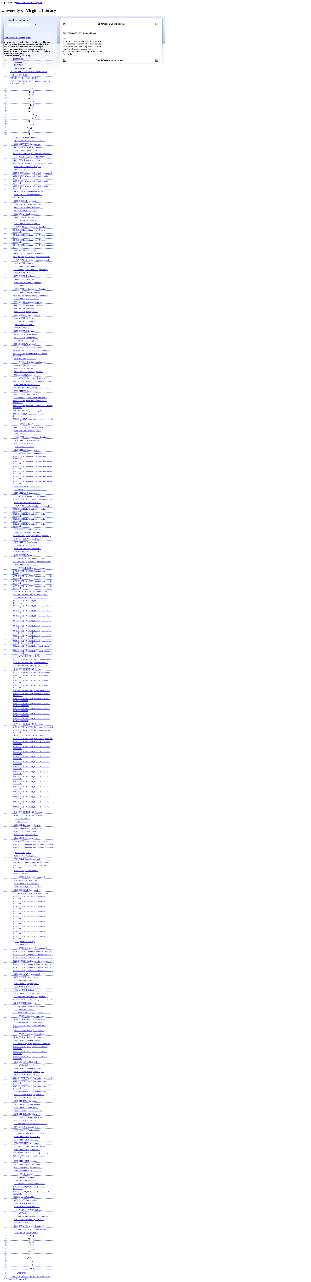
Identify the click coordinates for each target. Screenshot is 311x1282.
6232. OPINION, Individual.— (26, 977)
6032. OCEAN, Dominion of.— (26, 201)
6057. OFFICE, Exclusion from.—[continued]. (31, 289)
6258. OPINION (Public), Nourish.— (28, 1068)
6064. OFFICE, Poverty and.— (26, 312)
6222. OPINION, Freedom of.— (26, 945)
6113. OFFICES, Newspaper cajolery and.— (30, 490)
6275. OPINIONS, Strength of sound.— (29, 1127)
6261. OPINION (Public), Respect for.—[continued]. (33, 1078)
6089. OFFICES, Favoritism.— (25, 394)
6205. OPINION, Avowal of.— (25, 874)
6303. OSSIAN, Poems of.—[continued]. (29, 1226)
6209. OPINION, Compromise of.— (27, 887)
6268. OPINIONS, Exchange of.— (27, 1104)
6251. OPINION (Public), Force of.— (28, 1040)
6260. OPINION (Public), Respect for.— (29, 1075)
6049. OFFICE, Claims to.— (25, 263)
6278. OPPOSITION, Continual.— (27, 1137)
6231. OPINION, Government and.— (28, 974)
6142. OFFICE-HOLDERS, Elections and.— (30, 598)
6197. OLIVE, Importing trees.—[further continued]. (33, 844)
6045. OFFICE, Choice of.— (25, 250)
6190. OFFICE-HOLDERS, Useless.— (28, 815)
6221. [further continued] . (25, 942)
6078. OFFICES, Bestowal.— (25, 359)
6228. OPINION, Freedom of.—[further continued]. (32, 964)
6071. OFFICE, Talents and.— (25, 334)
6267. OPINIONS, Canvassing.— (26, 1101)
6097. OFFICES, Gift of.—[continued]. (28, 427)
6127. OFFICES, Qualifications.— (27, 542)
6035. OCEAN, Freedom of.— (25, 211)
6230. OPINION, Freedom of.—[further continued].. (33, 971)
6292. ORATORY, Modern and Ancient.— (29, 1184)
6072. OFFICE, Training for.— (26, 337)
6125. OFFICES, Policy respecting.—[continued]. (32, 536)
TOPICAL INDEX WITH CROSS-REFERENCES (31, 1277)
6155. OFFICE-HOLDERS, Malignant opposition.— (32, 659)
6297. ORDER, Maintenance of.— (27, 1203)
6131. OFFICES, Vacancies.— (25, 555)
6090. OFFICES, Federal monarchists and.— (30, 397)
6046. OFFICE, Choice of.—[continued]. (29, 253)
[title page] (18, 62)
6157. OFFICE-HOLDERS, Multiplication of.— (31, 666)
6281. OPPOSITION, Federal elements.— (29, 1146)
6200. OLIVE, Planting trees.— (26, 856)
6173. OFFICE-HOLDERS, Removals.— (29, 735)
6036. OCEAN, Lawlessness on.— (27, 214)
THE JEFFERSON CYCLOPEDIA (24, 78)
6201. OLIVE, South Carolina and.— (28, 859)
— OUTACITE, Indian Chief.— (26, 1232)
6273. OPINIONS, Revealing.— (26, 1120)
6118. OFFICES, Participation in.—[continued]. (31, 506)
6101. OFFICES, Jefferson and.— (26, 440)
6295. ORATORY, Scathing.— (25, 1197)
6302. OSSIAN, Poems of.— (25, 1223)
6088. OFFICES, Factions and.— (26, 391)
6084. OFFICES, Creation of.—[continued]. (30, 378)
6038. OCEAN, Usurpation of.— (26, 220)
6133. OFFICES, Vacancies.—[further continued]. (32, 561)
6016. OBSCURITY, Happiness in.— (27, 144)
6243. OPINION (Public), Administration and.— (31, 1013)
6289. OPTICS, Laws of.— (25, 1174)
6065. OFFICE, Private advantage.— (27, 315)
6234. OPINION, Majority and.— (26, 984)
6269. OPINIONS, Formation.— (26, 1107)
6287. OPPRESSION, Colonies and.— (28, 1167)
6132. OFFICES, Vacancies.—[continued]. (29, 558)
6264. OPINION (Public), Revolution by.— (30, 1091)
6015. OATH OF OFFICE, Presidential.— (29, 141)
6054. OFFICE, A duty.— (24, 279)
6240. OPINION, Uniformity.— (26, 1003)
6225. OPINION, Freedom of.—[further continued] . (33, 954)
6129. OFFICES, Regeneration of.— (27, 549)
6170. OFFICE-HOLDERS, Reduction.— (29, 724)
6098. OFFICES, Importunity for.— (27, 430)
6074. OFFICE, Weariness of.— (26, 344)
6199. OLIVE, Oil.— (23, 853)
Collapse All (10, 1279)
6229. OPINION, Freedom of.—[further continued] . (33, 967)
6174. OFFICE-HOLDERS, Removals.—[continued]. (33, 739)
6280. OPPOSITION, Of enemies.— (27, 1143)
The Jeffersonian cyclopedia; (17, 37)
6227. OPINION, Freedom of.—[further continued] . (33, 961)
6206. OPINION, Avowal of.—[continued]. (30, 877)
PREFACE (18, 65)
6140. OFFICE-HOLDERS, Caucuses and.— (30, 591)
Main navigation (35, 2)
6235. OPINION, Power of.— (25, 987)
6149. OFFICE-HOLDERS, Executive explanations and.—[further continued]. (32, 632)
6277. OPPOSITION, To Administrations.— (30, 1133)
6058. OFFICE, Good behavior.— (27, 292)
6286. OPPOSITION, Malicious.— (27, 1164)
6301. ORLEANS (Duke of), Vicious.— (29, 1220)
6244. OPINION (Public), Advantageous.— (30, 1016)
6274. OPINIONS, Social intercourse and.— (30, 1124)
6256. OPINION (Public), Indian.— (27, 1062)
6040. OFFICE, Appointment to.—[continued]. (31, 227)
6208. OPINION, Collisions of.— (26, 883)
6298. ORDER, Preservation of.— (27, 1207)
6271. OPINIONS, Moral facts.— (26, 1114)
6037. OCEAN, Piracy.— (24, 217)
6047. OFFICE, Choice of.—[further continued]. (31, 257)
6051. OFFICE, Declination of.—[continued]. (31, 270)
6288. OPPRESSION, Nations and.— (28, 1171)
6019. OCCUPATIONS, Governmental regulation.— (32, 154)
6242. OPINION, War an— (25, 1009)
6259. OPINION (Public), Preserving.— (29, 1072)
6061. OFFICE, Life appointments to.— (29, 302)
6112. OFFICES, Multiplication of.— (28, 486)
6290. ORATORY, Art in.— (25, 1177)
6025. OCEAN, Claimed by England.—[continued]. (32, 173)
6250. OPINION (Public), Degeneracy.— (29, 1037)
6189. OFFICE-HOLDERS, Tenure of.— (29, 812)
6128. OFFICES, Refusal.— (25, 545)
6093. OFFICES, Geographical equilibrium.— (30, 411)
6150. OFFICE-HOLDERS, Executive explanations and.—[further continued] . (32, 637)
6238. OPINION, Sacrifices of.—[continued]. (31, 997)
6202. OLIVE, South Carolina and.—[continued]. (32, 862)
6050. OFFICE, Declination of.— (26, 266)
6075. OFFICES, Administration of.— (28, 347)
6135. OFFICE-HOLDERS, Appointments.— (30, 568)
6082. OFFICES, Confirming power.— (28, 372)
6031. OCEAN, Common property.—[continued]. (32, 198)
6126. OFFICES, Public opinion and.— (28, 539)
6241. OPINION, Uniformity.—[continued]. (30, 1006)
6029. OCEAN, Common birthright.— (28, 191)
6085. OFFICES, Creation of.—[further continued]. (32, 381)
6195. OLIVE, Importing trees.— (26, 838)
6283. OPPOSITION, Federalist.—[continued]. (30, 1153)
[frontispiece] (18, 59)
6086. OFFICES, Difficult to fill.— (27, 385)
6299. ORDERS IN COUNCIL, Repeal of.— (30, 1210)
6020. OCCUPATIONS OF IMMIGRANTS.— (31, 157)
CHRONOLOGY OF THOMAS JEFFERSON (28, 72)
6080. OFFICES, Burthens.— (25, 365)
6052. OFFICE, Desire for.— (25, 273)
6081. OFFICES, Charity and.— (26, 368)
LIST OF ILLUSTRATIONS (22, 68)
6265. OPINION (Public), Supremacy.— (29, 1095)
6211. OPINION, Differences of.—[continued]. (31, 893)
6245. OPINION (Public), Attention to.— (29, 1019)
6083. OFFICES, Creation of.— (26, 375)
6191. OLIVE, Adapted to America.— (28, 825)
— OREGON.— (22, 1213)
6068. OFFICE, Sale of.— (24, 325)
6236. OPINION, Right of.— (25, 990)
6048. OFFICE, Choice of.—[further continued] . (31, 260)
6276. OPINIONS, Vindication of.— (27, 1130)
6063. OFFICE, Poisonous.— (25, 308)
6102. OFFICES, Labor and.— (25, 443)
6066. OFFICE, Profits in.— (24, 318)
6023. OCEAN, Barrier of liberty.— (27, 167)
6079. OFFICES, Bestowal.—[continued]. (29, 362)
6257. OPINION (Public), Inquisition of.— (30, 1065)
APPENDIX (21, 1273)
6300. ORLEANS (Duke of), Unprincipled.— (31, 1216)
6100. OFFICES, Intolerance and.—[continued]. (31, 437)
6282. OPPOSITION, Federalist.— (27, 1150)
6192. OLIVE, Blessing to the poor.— (28, 828)
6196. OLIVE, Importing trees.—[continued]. (30, 841)
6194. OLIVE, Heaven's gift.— (26, 835)
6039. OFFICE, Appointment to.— (27, 224)
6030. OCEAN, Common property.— (28, 195)
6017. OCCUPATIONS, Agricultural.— (28, 147)
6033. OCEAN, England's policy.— (27, 204)
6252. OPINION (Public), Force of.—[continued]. (32, 1044)
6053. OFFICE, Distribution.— (25, 276)
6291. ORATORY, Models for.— (26, 1180)
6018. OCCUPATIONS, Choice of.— (27, 150)
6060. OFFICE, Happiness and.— (26, 299)
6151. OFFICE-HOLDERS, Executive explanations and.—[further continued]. (32, 642)
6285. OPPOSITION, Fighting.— (26, 1161)
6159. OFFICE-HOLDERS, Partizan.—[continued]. (32, 672)
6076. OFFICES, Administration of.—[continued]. (32, 350)
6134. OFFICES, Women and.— (26, 565)
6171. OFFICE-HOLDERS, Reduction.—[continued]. (33, 727)
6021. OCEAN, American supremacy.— (29, 160)
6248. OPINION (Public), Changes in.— (29, 1031)
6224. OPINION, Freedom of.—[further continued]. (32, 951)
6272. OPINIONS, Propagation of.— (28, 1117)
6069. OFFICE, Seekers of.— (25, 328)
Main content (22, 2)
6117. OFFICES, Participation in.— (27, 503)
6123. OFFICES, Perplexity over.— (27, 529)
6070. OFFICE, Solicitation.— (25, 331)
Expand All (20, 1279)
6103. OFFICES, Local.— (24, 447)
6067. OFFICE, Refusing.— (25, 321)
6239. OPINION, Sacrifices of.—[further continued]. (33, 1000)
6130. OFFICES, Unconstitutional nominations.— (32, 552)
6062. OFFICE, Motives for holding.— (28, 305)
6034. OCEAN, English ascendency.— (28, 207)
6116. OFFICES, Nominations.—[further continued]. (33, 499)
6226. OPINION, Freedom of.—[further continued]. (32, 958)
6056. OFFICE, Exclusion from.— (27, 286)
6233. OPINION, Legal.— (24, 980)
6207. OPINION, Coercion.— (25, 880)
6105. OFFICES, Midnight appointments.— (30, 453)
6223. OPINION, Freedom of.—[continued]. (30, 948)
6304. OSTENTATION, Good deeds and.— (30, 1229)
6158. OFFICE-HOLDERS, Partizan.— (28, 669)
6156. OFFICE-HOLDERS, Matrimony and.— (30, 663)
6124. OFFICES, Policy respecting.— (28, 532)
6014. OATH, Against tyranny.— (26, 137)
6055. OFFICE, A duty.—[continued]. (28, 283)
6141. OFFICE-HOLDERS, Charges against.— (30, 594)
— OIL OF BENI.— (22, 818)
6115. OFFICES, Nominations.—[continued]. (31, 496)
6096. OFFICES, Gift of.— (25, 424)
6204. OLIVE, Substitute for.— (26, 871)
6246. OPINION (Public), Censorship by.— (30, 1022)
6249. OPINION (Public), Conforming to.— (30, 1034)
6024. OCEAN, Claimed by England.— (28, 170)
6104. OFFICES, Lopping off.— (26, 450)
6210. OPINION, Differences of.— (27, 890)
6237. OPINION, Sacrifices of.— (26, 993)
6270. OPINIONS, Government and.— (28, 1111)
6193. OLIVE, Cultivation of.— (26, 831)
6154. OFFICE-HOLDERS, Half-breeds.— (30, 656)
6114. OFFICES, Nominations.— (26, 493)
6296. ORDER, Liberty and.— (25, 1200)
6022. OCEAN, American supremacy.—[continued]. (32, 163)
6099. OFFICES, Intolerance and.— (27, 434)
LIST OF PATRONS (20, 75)
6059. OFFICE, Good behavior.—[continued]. (30, 295)
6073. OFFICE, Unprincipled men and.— (29, 341)
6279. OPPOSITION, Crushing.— (27, 1140)
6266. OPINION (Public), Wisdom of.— (29, 1098)
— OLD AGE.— (22, 822)
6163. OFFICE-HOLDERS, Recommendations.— (31, 691)
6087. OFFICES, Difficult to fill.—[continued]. (31, 388)
